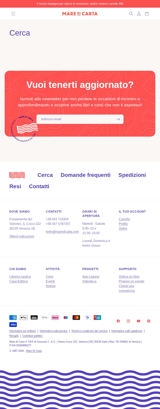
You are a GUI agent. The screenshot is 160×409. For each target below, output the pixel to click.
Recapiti (14, 335)
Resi (15, 186)
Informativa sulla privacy (54, 330)
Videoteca (89, 281)
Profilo (123, 224)
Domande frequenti (86, 175)
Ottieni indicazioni (21, 236)
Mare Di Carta (34, 350)
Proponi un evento (131, 281)
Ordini (123, 228)
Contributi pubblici (32, 335)
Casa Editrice (18, 281)
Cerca (45, 175)
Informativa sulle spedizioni (126, 330)
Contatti (39, 186)
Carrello (124, 219)
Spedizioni (132, 175)
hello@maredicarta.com (62, 231)
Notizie (51, 286)
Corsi (49, 276)
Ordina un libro (129, 276)
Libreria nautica (20, 276)
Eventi (50, 281)
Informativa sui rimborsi (22, 330)
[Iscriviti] (118, 119)
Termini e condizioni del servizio (89, 330)
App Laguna (90, 276)
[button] (13, 14)
